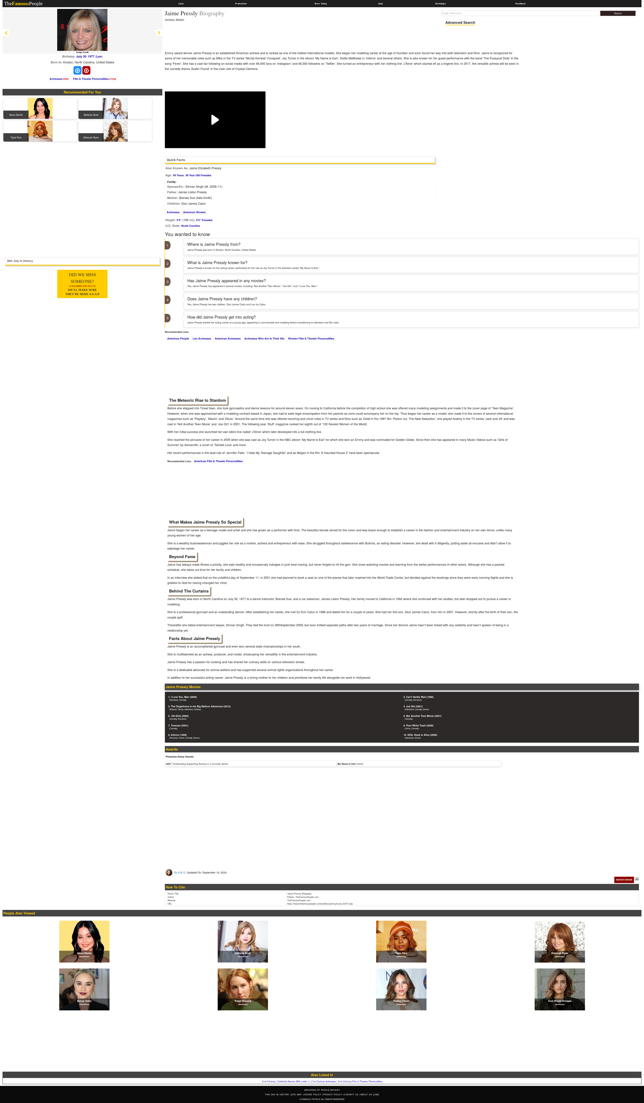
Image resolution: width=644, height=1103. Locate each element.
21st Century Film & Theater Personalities (360, 1081)
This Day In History (277, 1094)
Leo (99, 56)
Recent (335, 1089)
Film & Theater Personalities (91, 79)
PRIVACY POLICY (333, 1094)
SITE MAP (297, 1094)
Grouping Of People (317, 1089)
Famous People (311, 1099)
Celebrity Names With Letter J (293, 1081)
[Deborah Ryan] (115, 130)
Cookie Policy (313, 1094)
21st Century (269, 1081)
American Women (194, 212)
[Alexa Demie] (40, 108)
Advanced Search (460, 22)
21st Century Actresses (323, 1081)
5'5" (179, 220)
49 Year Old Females (198, 175)
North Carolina (190, 226)
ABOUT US (366, 1094)
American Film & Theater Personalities (218, 461)
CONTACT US (351, 1094)
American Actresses (228, 338)
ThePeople (23, 3)
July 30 (81, 56)
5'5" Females (204, 220)
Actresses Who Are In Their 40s (264, 338)
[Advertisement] (226, 38)
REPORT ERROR (624, 879)
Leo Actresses (202, 338)
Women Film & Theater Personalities (311, 338)
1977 (91, 56)
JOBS (376, 1094)
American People (178, 338)
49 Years (178, 175)
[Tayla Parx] (40, 130)
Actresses (56, 79)
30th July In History (20, 261)
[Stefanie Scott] (115, 108)
